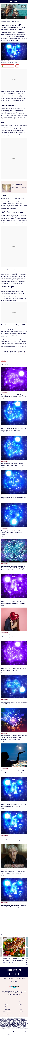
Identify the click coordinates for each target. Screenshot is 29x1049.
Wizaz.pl (21, 1011)
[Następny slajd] (27, 947)
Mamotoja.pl (7, 1009)
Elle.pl (7, 1002)
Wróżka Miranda (19, 358)
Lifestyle (3, 360)
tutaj (11, 1037)
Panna (11, 358)
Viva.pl (21, 1009)
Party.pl (20, 1002)
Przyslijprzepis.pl (21, 1006)
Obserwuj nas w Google (9, 66)
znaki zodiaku (4, 358)
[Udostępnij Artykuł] (17, 65)
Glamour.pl (7, 1004)
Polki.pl (20, 1004)
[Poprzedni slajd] (1, 947)
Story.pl (20, 1014)
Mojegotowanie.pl (7, 1011)
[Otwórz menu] (1, 1)
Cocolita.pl (7, 1006)
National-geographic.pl (7, 1014)
